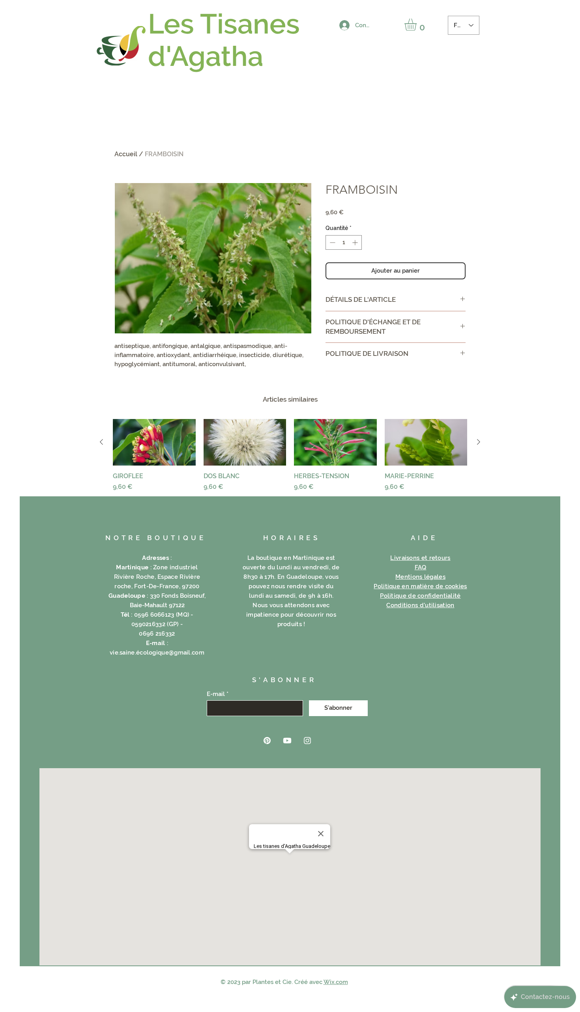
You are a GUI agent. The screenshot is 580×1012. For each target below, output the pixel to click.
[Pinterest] (267, 740)
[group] (290, 455)
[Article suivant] (478, 442)
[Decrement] (332, 242)
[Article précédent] (101, 442)
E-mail (216, 694)
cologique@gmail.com (172, 652)
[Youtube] (287, 740)
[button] (417, 25)
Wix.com (336, 982)
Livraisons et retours (420, 557)
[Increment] (356, 242)
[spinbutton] (344, 242)
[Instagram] (307, 740)
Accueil (125, 154)
